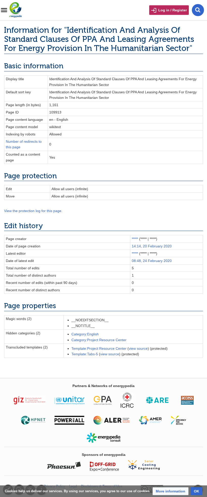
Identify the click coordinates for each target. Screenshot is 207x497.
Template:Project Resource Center (98, 348)
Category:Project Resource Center (98, 340)
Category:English (85, 334)
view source (138, 348)
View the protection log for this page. (33, 211)
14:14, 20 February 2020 (152, 246)
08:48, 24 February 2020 (152, 261)
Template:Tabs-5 (84, 354)
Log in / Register (172, 10)
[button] (170, 491)
